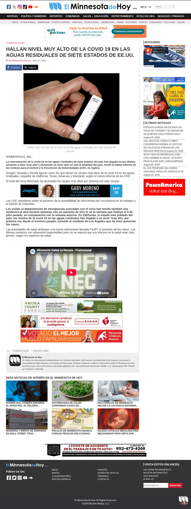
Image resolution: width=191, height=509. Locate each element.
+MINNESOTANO (107, 22)
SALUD (87, 16)
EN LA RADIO (169, 22)
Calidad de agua (21, 350)
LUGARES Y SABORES (60, 22)
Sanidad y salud (41, 350)
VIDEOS (15, 22)
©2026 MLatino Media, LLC (95, 503)
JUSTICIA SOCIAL (91, 22)
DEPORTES (56, 16)
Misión (55, 473)
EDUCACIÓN (101, 16)
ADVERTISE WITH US (108, 473)
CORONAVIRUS (155, 22)
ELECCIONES (131, 22)
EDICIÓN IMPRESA (61, 479)
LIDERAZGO (77, 22)
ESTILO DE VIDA (146, 16)
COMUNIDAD (73, 16)
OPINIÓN (120, 22)
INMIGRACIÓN (43, 22)
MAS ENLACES (150, 476)
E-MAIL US (148, 479)
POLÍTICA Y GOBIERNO (33, 16)
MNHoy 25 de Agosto (165, 69)
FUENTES (102, 470)
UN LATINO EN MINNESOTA (157, 469)
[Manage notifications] (184, 503)
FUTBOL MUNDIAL (28, 22)
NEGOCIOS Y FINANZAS (171, 16)
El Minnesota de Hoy (20, 60)
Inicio (55, 470)
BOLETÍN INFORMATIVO (155, 473)
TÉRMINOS (103, 476)
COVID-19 (11, 43)
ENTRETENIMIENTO (122, 16)
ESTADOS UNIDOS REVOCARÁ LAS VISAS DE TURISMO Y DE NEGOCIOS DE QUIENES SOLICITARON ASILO (163, 130)
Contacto (103, 479)
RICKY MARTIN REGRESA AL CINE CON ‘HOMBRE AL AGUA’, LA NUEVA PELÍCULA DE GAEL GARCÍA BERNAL (163, 157)
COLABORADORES (61, 476)
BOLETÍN (181, 22)
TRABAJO (143, 22)
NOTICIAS (12, 16)
